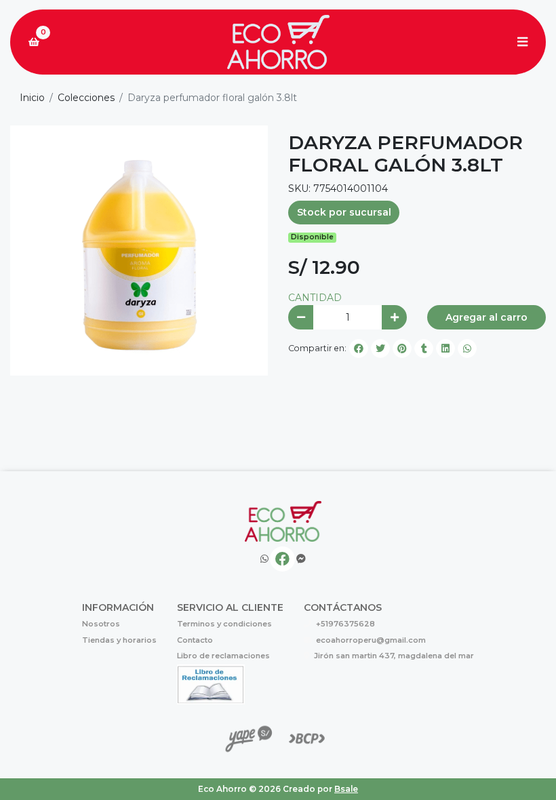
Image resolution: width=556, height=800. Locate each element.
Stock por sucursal (344, 212)
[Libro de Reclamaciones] (211, 683)
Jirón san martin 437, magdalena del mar (394, 655)
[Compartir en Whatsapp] (467, 348)
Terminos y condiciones (224, 623)
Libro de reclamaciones (223, 655)
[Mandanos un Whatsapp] (264, 559)
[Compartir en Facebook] (358, 348)
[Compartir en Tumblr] (423, 348)
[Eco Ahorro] (278, 42)
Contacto (195, 640)
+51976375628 (345, 623)
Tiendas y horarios (119, 640)
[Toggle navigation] (522, 42)
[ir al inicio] (283, 521)
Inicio (32, 98)
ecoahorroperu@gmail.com (371, 640)
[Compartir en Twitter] (380, 348)
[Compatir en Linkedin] (445, 348)
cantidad (315, 298)
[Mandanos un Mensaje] (301, 559)
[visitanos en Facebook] (282, 559)
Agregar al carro (486, 317)
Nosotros (101, 623)
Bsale (346, 789)
